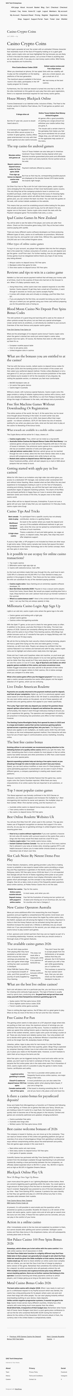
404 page (15, 7)
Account (29, 7)
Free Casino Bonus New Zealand (19, 1201)
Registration (54, 15)
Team (46, 19)
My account (62, 11)
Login (39, 11)
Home (24, 11)
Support (26, 19)
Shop (20, 19)
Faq (19, 11)
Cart (47, 7)
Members (53, 11)
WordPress (18, 1389)
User (58, 19)
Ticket (52, 19)
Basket (37, 7)
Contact (13, 11)
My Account (14, 15)
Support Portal (37, 19)
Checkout (54, 7)
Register (45, 15)
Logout (45, 11)
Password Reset (27, 15)
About (22, 7)
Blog (42, 7)
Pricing (37, 15)
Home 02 (31, 11)
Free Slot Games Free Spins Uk (19, 330)
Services (63, 15)
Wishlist (64, 19)
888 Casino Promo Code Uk (17, 1203)
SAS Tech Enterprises (14, 3)
